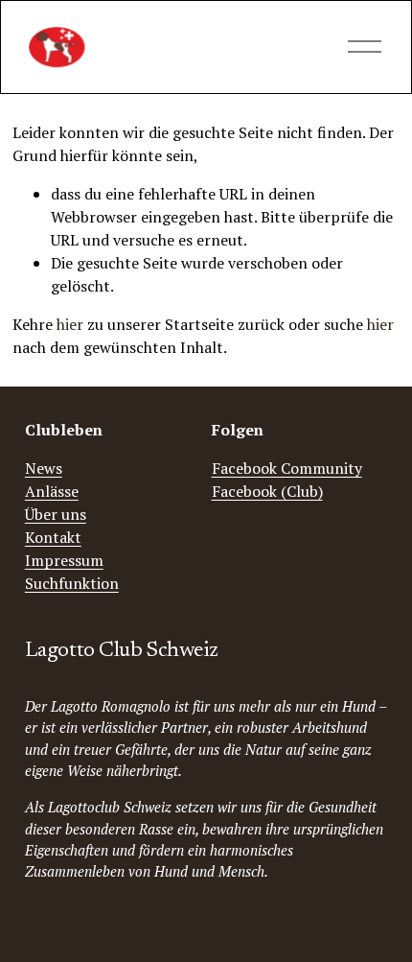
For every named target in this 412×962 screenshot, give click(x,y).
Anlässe (52, 491)
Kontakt (53, 537)
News (43, 468)
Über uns (55, 514)
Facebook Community (287, 468)
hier (70, 324)
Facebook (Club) (267, 491)
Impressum (64, 560)
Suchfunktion (72, 583)
